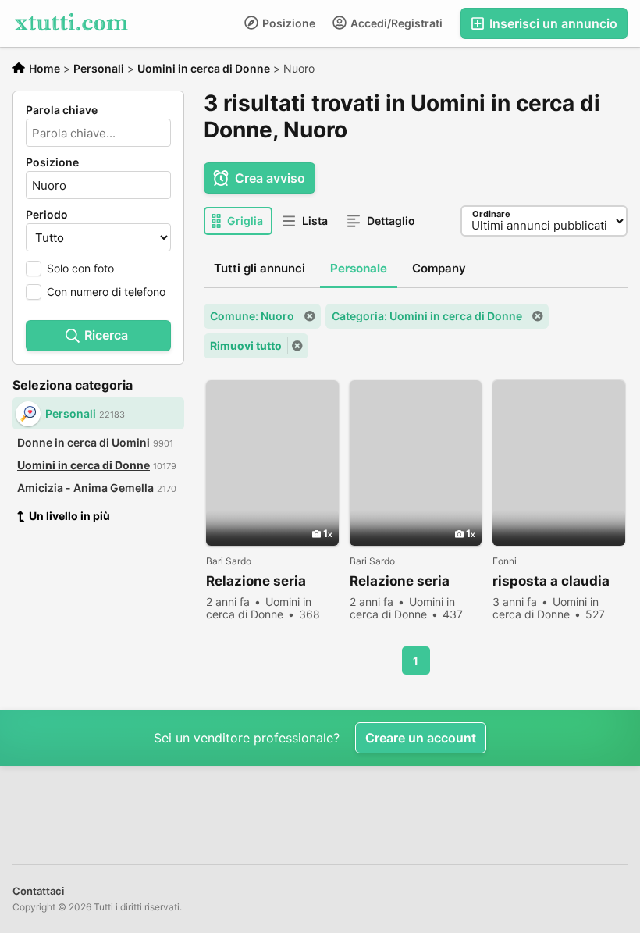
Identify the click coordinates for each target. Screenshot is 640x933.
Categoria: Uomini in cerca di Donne (427, 315)
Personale (358, 268)
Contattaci (38, 891)
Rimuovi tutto (246, 345)
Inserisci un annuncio (551, 23)
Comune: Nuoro (252, 315)
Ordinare (491, 213)
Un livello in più (69, 515)
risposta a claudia (551, 581)
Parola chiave (62, 110)
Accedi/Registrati (395, 23)
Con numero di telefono (106, 291)
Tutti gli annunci (259, 268)
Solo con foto (80, 268)
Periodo (47, 214)
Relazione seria (256, 581)
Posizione (287, 23)
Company (439, 268)
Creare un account (420, 738)
